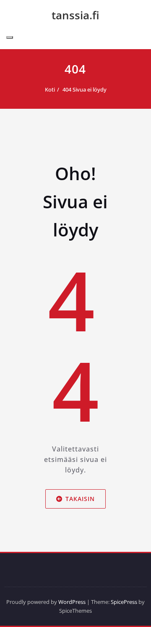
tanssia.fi (75, 15)
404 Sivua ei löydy (84, 89)
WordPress (72, 602)
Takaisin (80, 499)
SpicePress (124, 602)
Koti (50, 89)
